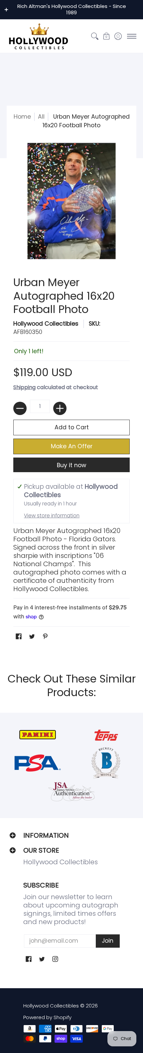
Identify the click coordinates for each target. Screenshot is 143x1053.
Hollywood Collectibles (45, 324)
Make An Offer (71, 446)
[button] (106, 36)
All (41, 117)
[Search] (94, 36)
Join (107, 941)
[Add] (60, 408)
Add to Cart (72, 427)
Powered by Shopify (47, 1017)
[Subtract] (20, 408)
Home (22, 117)
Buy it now (71, 465)
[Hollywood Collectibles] (38, 36)
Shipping (24, 387)
